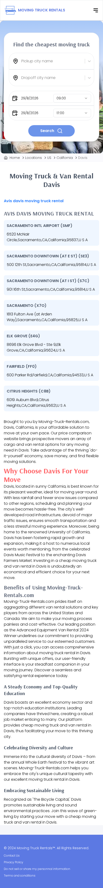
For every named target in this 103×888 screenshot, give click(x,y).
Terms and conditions (19, 875)
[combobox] (21, 61)
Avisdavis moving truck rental (33, 201)
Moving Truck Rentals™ (36, 848)
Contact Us (12, 856)
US (49, 157)
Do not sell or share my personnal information (37, 869)
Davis (82, 157)
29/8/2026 (29, 98)
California (65, 157)
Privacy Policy (13, 862)
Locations (33, 157)
